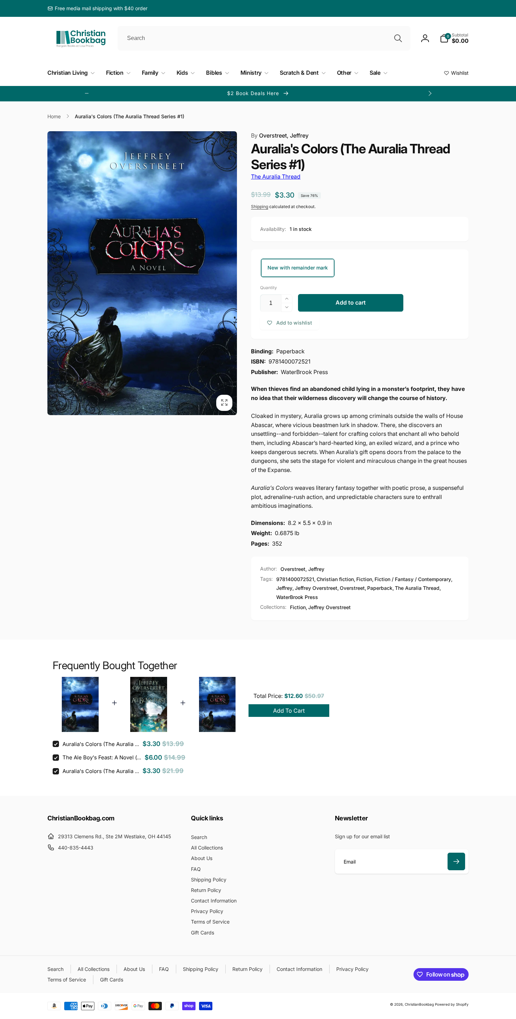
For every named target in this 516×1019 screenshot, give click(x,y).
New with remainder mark (297, 268)
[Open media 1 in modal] (142, 273)
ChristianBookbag (419, 1004)
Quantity (268, 287)
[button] (454, 38)
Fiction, (298, 607)
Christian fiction (335, 579)
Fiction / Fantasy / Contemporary (413, 579)
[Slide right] (429, 93)
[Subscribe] (456, 861)
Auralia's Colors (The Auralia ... (100, 744)
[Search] (398, 38)
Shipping (259, 206)
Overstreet (352, 588)
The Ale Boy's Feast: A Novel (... (101, 757)
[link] (97, 8)
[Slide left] (86, 93)
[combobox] (264, 38)
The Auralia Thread (275, 176)
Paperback (379, 588)
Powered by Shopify (452, 1004)
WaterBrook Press (297, 597)
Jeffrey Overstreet (316, 588)
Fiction (364, 579)
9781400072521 (295, 579)
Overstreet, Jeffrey (280, 135)
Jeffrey (284, 588)
